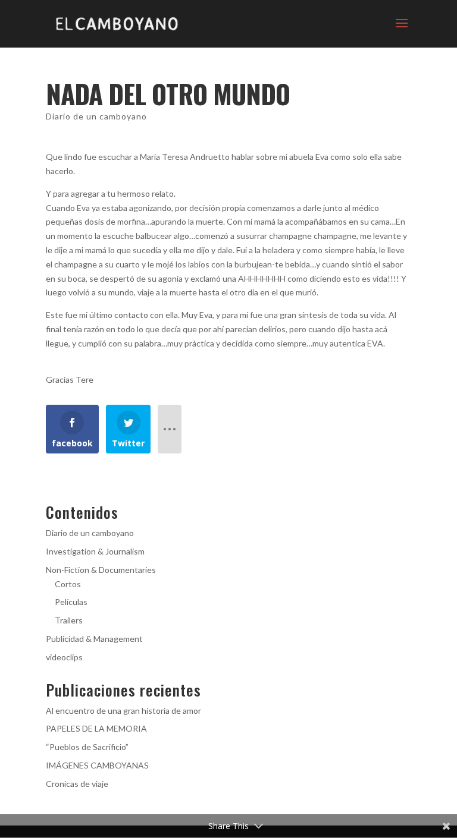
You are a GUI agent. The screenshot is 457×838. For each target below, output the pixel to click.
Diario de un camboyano (96, 116)
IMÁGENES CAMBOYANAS (97, 765)
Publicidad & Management (94, 639)
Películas (71, 602)
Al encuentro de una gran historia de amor (123, 710)
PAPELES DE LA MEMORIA (96, 728)
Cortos (68, 584)
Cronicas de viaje (77, 784)
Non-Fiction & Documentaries (101, 570)
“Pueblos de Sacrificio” (87, 747)
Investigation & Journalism (95, 551)
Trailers (69, 620)
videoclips (64, 657)
